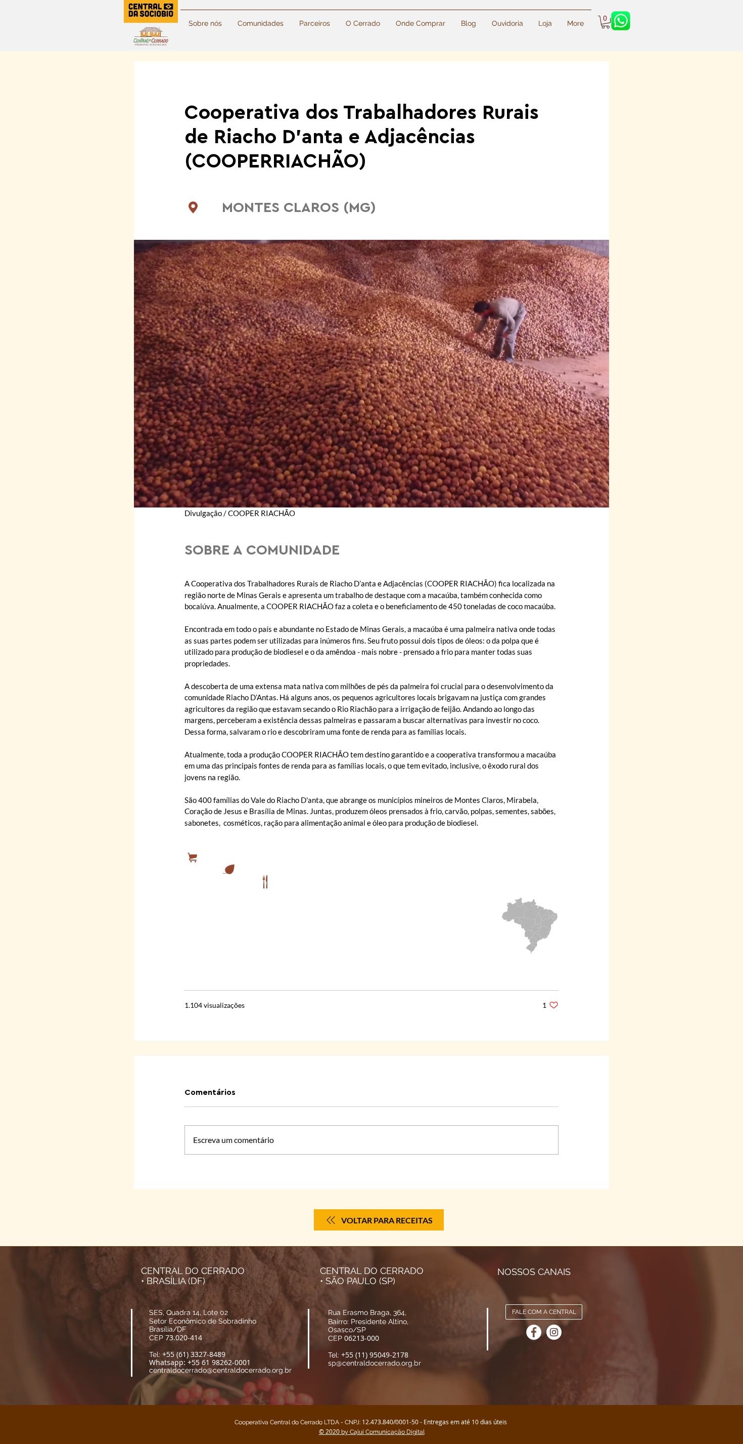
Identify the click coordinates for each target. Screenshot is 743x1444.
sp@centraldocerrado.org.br (374, 1363)
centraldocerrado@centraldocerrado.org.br (220, 1370)
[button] (468, 19)
